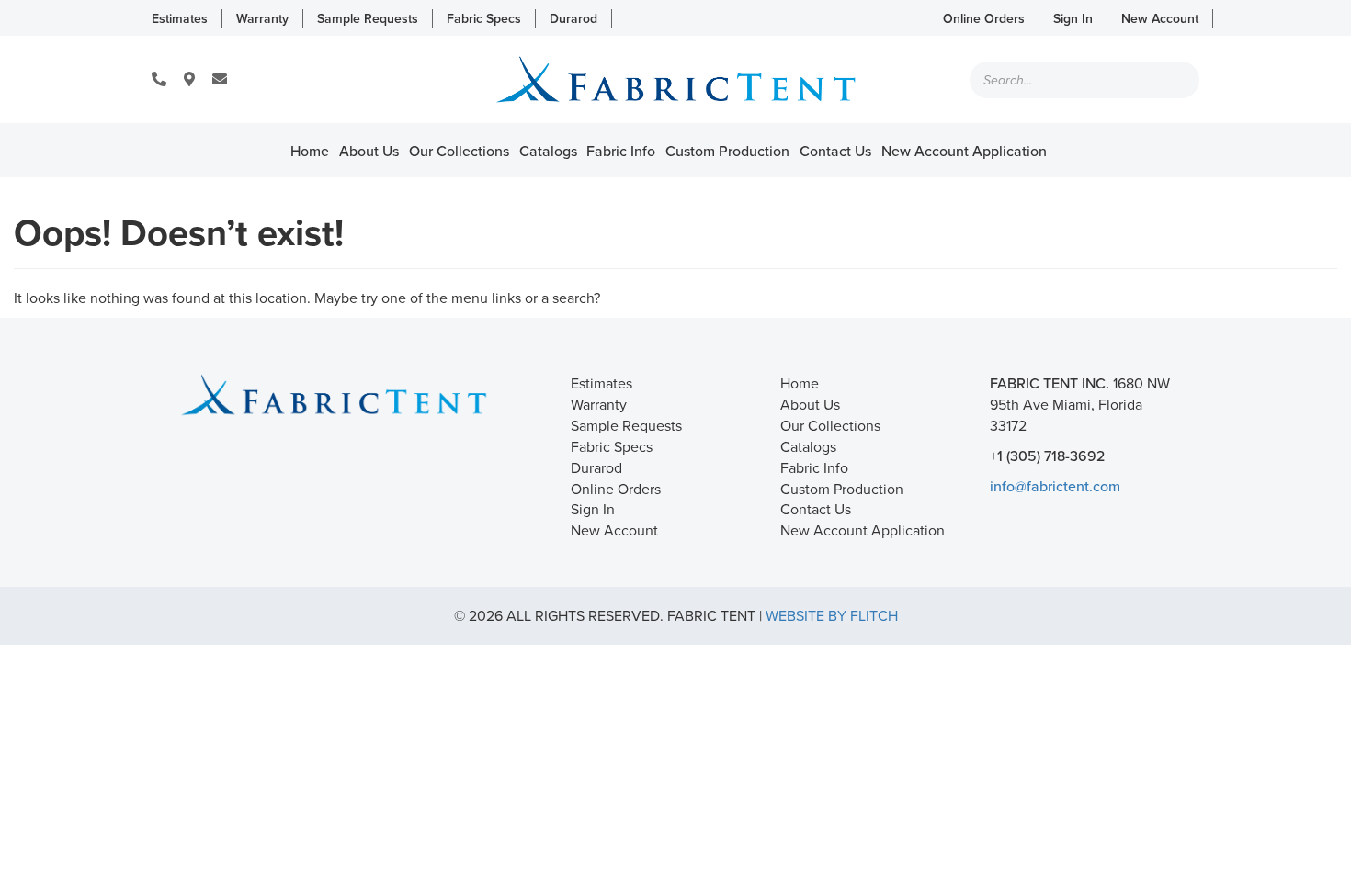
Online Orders (984, 18)
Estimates (180, 18)
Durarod (573, 18)
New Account (1159, 18)
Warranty (262, 18)
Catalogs (548, 151)
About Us (369, 151)
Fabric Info (620, 151)
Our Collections (459, 151)
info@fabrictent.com (1055, 486)
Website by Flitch (832, 615)
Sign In (1073, 18)
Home (309, 151)
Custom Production (727, 151)
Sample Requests (367, 18)
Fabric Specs (484, 18)
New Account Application (964, 151)
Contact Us (835, 151)
